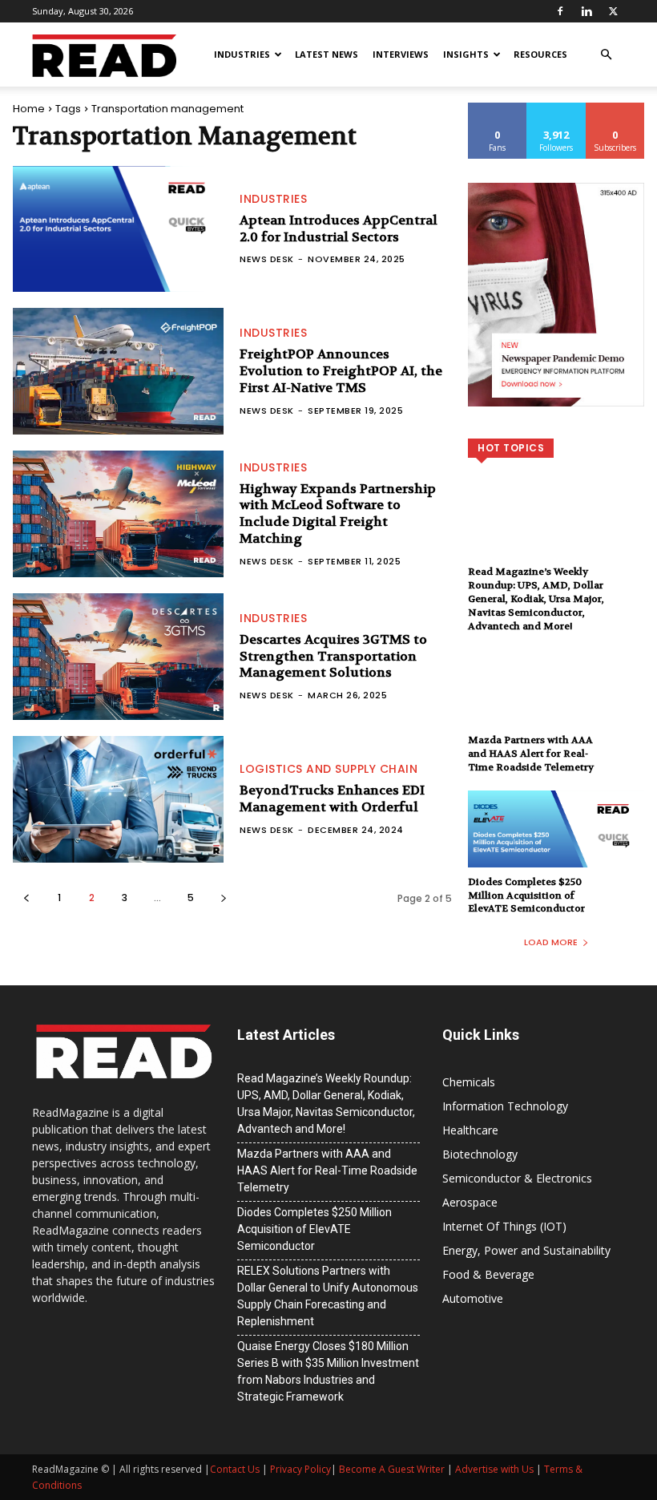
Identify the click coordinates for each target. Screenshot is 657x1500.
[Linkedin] (586, 11)
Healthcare (470, 1130)
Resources (540, 54)
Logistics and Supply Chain (328, 768)
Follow (556, 109)
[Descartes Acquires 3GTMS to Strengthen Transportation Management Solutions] (118, 656)
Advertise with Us (494, 1469)
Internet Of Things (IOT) (504, 1226)
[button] (605, 55)
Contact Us (235, 1469)
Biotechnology (480, 1154)
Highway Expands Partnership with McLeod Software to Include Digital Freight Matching (338, 513)
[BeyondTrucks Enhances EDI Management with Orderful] (118, 799)
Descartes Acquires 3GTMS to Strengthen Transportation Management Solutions (333, 656)
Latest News (326, 54)
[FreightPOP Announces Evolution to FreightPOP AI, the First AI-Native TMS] (118, 371)
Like (498, 109)
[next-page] (223, 897)
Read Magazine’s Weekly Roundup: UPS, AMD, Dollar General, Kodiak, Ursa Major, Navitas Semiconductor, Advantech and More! (536, 598)
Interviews (401, 54)
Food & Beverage (488, 1274)
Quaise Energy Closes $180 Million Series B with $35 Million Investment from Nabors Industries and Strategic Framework (328, 1371)
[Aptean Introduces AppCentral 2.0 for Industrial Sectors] (118, 229)
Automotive (472, 1298)
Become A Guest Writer (392, 1469)
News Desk (267, 259)
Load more (551, 942)
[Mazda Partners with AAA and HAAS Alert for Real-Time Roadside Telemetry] (556, 701)
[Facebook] (560, 11)
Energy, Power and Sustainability (526, 1250)
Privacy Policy (300, 1469)
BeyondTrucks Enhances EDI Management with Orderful (332, 798)
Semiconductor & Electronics (517, 1178)
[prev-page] (26, 897)
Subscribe (615, 109)
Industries (242, 54)
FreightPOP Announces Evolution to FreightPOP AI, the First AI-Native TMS (341, 371)
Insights (466, 54)
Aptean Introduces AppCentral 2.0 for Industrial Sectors (338, 228)
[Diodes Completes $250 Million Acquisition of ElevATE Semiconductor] (556, 843)
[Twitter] (613, 11)
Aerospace (470, 1202)
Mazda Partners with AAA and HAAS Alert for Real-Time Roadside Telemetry (531, 754)
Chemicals (468, 1082)
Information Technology (505, 1106)
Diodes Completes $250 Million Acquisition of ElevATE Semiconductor (526, 895)
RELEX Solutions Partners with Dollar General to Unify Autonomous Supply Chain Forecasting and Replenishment (327, 1296)
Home (29, 108)
